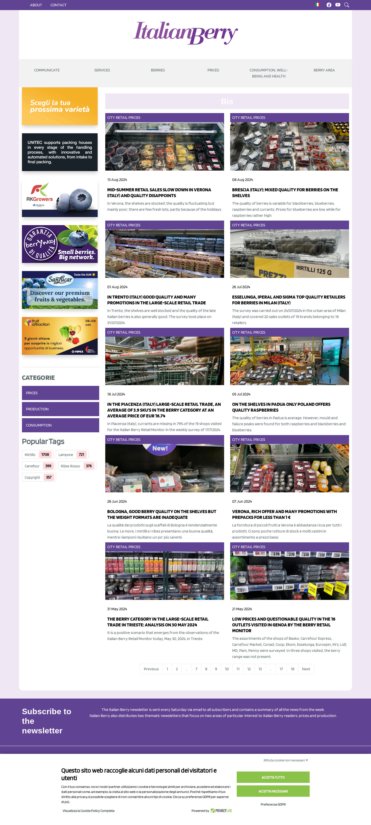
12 (249, 669)
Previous (151, 669)
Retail (122, 117)
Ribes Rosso (70, 466)
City (111, 117)
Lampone (66, 455)
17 (281, 669)
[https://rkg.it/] (60, 202)
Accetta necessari (273, 791)
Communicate (47, 70)
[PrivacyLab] (220, 810)
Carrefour (32, 466)
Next (306, 669)
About (36, 5)
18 (292, 669)
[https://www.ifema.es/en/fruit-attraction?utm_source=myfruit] (60, 340)
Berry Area (324, 70)
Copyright (32, 477)
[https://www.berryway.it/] (60, 248)
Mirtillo (30, 455)
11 (238, 669)
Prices (213, 70)
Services (102, 70)
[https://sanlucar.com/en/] (60, 294)
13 (260, 669)
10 (227, 669)
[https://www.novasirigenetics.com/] (60, 110)
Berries (158, 70)
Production (37, 409)
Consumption (39, 425)
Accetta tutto (273, 777)
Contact (58, 5)
